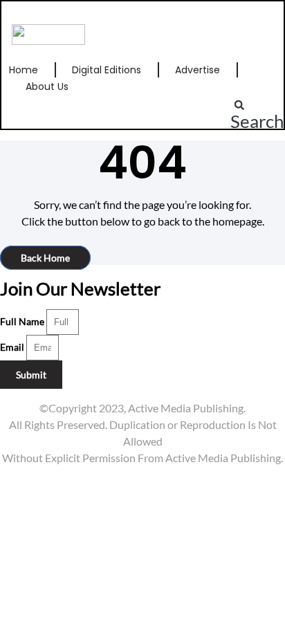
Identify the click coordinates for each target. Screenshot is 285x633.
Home (23, 70)
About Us (47, 86)
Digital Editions (106, 70)
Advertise (197, 70)
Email (13, 347)
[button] (257, 112)
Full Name (23, 321)
